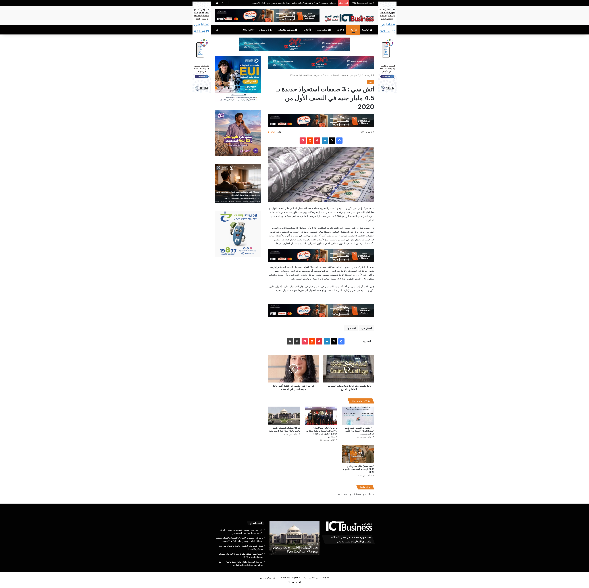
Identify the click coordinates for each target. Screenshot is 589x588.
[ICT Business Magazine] (349, 17)
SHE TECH (248, 30)
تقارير (306, 30)
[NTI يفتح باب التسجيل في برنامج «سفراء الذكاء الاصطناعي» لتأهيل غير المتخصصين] (358, 416)
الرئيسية (366, 30)
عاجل (339, 30)
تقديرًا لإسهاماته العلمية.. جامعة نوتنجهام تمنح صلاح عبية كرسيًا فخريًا (307, 3)
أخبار (352, 30)
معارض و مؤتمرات (286, 30)
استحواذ (350, 328)
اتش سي (365, 328)
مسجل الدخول (355, 494)
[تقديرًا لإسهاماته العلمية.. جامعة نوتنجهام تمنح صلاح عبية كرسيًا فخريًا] (284, 416)
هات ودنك (265, 30)
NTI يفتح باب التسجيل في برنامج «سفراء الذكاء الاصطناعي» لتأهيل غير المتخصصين (359, 430)
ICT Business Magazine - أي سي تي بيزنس (280, 577)
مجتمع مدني (322, 30)
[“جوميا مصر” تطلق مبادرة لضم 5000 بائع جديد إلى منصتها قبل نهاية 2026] (358, 454)
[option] (294, 538)
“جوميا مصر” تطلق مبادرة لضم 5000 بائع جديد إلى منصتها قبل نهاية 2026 (358, 469)
